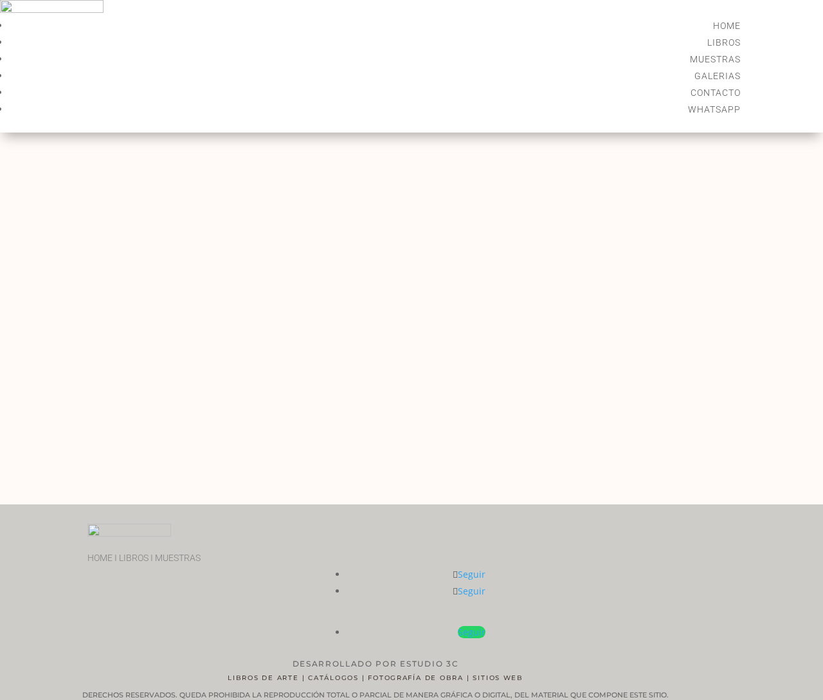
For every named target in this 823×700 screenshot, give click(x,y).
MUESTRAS (715, 59)
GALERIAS (717, 76)
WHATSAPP (714, 109)
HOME (727, 26)
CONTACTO (716, 93)
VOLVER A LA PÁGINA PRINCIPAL (258, 470)
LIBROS (724, 42)
